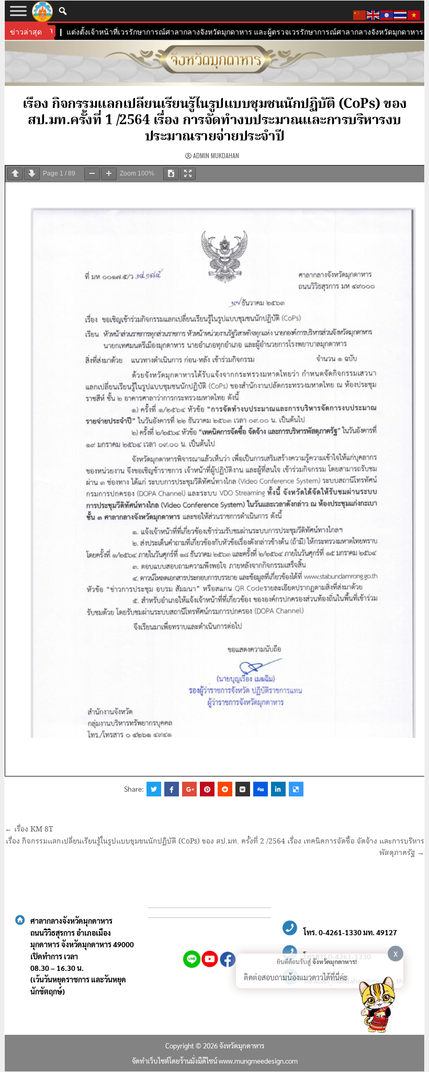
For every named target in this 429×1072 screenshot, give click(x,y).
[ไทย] (401, 13)
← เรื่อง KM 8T (29, 829)
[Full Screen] (188, 174)
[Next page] (32, 174)
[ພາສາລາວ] (387, 13)
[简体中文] (360, 13)
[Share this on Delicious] (296, 789)
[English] (373, 13)
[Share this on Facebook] (171, 789)
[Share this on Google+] (189, 789)
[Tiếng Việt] (414, 13)
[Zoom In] (109, 174)
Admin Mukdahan (216, 155)
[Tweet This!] (153, 789)
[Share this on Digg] (260, 789)
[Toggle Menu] (18, 11)
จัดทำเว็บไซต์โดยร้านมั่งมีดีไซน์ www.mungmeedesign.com (215, 1060)
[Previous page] (15, 174)
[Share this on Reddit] (225, 789)
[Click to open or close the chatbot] (377, 1006)
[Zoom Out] (92, 174)
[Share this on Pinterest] (207, 789)
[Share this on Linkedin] (278, 789)
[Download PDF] (171, 174)
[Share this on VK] (242, 789)
